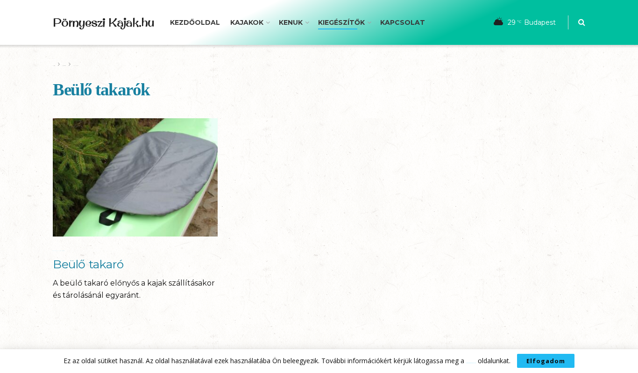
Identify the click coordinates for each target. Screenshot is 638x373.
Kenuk (291, 22)
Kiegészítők (341, 22)
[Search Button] (581, 22)
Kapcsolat (402, 22)
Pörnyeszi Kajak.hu (103, 22)
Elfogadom (545, 361)
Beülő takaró (88, 264)
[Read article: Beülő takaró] (135, 177)
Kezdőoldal (195, 22)
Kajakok (246, 22)
